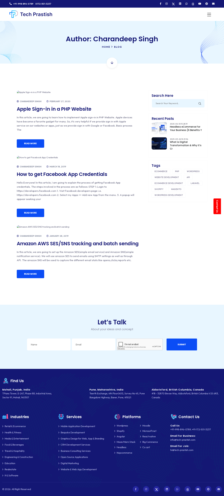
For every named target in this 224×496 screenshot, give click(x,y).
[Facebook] (160, 3)
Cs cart (146, 447)
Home (106, 46)
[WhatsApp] (186, 3)
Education (10, 463)
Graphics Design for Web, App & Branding (82, 438)
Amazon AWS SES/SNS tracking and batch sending (78, 243)
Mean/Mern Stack (126, 441)
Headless (121, 447)
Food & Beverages (14, 444)
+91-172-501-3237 (201, 429)
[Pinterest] (206, 3)
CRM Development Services (75, 444)
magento (176, 189)
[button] (182, 344)
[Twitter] (173, 3)
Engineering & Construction (19, 457)
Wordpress (193, 171)
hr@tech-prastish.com (181, 449)
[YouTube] (199, 3)
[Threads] (193, 3)
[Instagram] (166, 3)
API (188, 177)
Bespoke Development (73, 432)
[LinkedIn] (180, 3)
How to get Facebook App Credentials (62, 174)
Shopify (159, 189)
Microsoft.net (149, 430)
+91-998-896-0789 (180, 429)
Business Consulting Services (76, 450)
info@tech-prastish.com (182, 439)
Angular (121, 436)
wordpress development (169, 195)
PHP (177, 171)
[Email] (213, 3)
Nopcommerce (124, 452)
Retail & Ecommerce (15, 426)
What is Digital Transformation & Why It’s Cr (185, 145)
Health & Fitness (13, 432)
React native (149, 436)
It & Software (11, 475)
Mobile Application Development (78, 426)
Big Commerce (150, 441)
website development (167, 177)
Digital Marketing (70, 463)
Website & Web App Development (79, 469)
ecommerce (161, 171)
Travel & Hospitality (15, 450)
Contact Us (217, 206)
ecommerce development (169, 183)
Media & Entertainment (17, 438)
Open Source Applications (74, 457)
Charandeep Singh (30, 101)
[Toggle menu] (209, 14)
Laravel (195, 183)
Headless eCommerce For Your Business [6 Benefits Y (186, 128)
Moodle (146, 425)
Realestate (10, 469)
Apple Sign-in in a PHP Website (54, 108)
